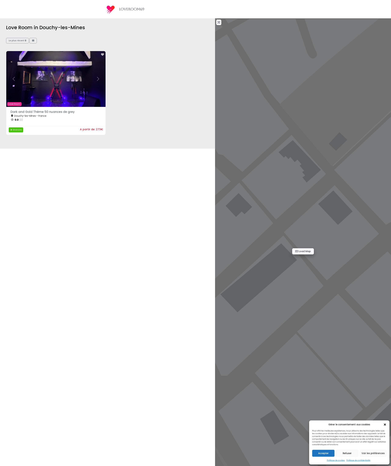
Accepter (323, 453)
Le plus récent (17, 40)
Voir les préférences (373, 453)
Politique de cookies (336, 460)
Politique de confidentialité (358, 460)
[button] (384, 424)
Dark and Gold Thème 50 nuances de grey (43, 112)
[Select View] (33, 41)
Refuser (347, 453)
